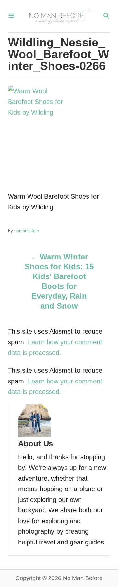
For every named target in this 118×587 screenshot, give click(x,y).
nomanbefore (26, 230)
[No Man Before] (58, 16)
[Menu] (11, 16)
